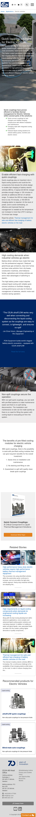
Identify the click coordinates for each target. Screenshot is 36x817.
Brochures (22, 778)
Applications (10, 11)
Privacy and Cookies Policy (25, 773)
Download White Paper (18, 535)
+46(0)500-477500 (10, 793)
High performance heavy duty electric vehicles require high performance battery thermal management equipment (17, 570)
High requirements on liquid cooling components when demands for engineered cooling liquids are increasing (17, 612)
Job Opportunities (24, 776)
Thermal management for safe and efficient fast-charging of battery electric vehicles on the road (17, 220)
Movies (21, 780)
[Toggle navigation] (32, 4)
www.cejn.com (8, 798)
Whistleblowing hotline (26, 770)
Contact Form (18, 803)
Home (2, 11)
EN (15, 5)
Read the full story (18, 351)
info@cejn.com (9, 796)
